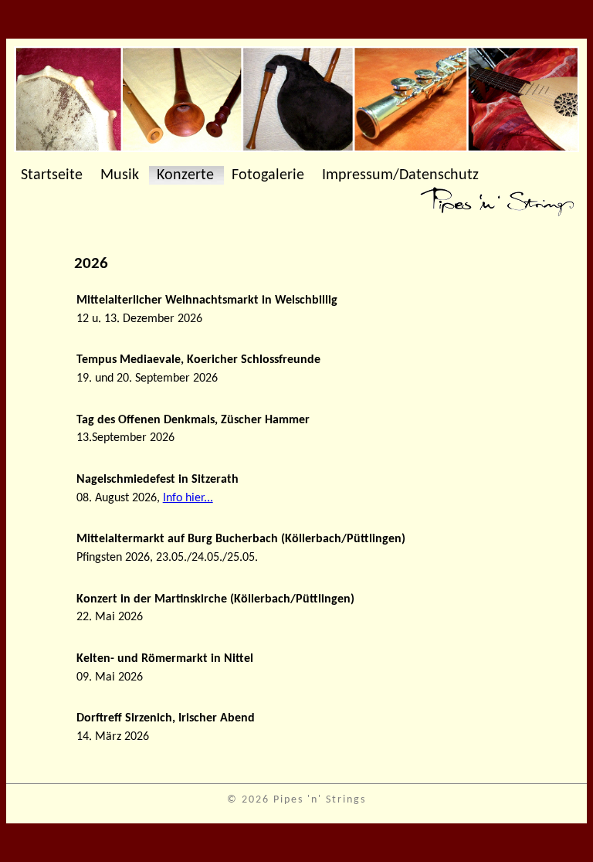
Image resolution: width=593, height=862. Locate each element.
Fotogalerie (268, 175)
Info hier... (188, 498)
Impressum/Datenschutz (400, 175)
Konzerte (185, 175)
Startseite (52, 175)
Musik (119, 175)
